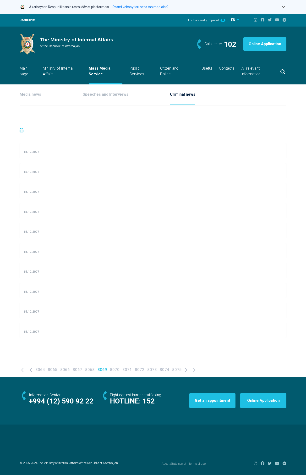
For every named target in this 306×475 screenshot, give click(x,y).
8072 (139, 369)
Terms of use (197, 463)
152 (148, 401)
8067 (77, 369)
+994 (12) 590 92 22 (61, 401)
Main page (24, 71)
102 (230, 44)
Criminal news (182, 94)
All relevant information (251, 71)
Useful (207, 68)
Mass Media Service (99, 71)
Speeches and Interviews (105, 94)
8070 (115, 369)
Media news (30, 94)
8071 (127, 369)
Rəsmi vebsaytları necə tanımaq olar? (141, 7)
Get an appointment (212, 400)
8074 (164, 369)
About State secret (174, 463)
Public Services (137, 71)
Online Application (265, 44)
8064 (40, 369)
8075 (177, 369)
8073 (152, 369)
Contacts (226, 68)
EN (233, 20)
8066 (65, 369)
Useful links (28, 20)
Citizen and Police (169, 71)
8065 (52, 369)
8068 (90, 369)
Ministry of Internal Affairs (58, 71)
